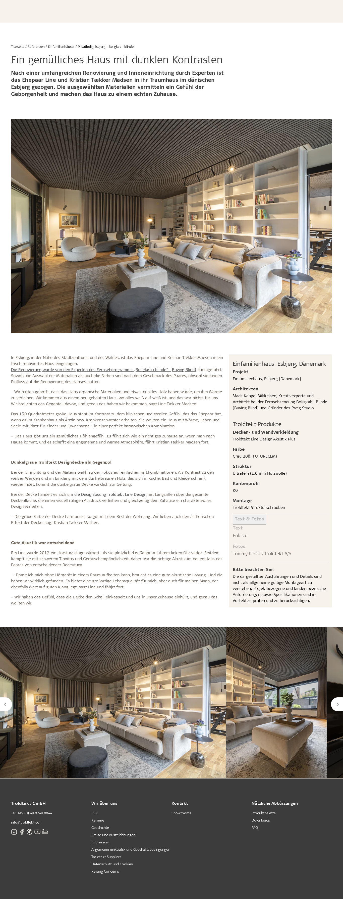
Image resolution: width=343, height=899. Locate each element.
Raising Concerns (105, 871)
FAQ (255, 827)
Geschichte (100, 827)
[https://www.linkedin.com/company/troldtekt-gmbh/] (45, 832)
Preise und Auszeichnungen (113, 834)
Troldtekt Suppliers (106, 856)
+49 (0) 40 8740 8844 (34, 812)
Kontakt (180, 803)
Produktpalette (264, 812)
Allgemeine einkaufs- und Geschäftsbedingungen (130, 849)
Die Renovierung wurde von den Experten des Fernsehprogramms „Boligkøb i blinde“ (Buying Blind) (103, 369)
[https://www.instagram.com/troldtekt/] (14, 832)
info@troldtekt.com (26, 822)
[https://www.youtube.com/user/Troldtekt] (37, 832)
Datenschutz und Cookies (112, 864)
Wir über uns (104, 803)
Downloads (261, 820)
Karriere (97, 820)
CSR (94, 812)
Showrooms (181, 812)
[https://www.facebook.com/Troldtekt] (22, 832)
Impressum (100, 842)
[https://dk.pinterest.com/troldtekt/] (30, 832)
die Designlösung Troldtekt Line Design (110, 494)
